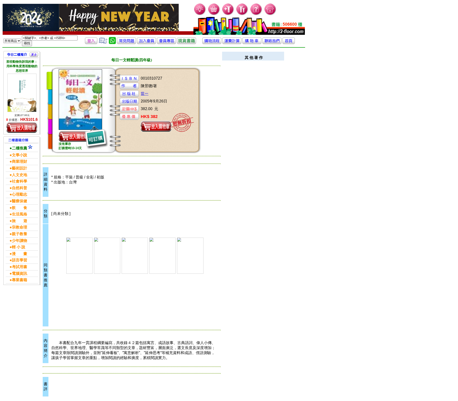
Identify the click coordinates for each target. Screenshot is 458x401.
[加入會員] (228, 14)
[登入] (91, 43)
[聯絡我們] (271, 43)
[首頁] (270, 14)
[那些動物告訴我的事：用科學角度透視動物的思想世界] (21, 93)
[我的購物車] (214, 14)
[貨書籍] (186, 43)
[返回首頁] (288, 43)
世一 (144, 93)
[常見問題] (256, 14)
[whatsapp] (112, 43)
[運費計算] (231, 43)
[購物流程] (211, 43)
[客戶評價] (103, 43)
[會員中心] (242, 14)
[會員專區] (166, 43)
